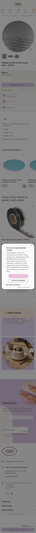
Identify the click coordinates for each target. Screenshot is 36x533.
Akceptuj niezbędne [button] (18, 280)
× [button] (31, 245)
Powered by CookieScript (23, 287)
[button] (13, 285)
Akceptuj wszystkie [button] (18, 276)
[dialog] (18, 266)
